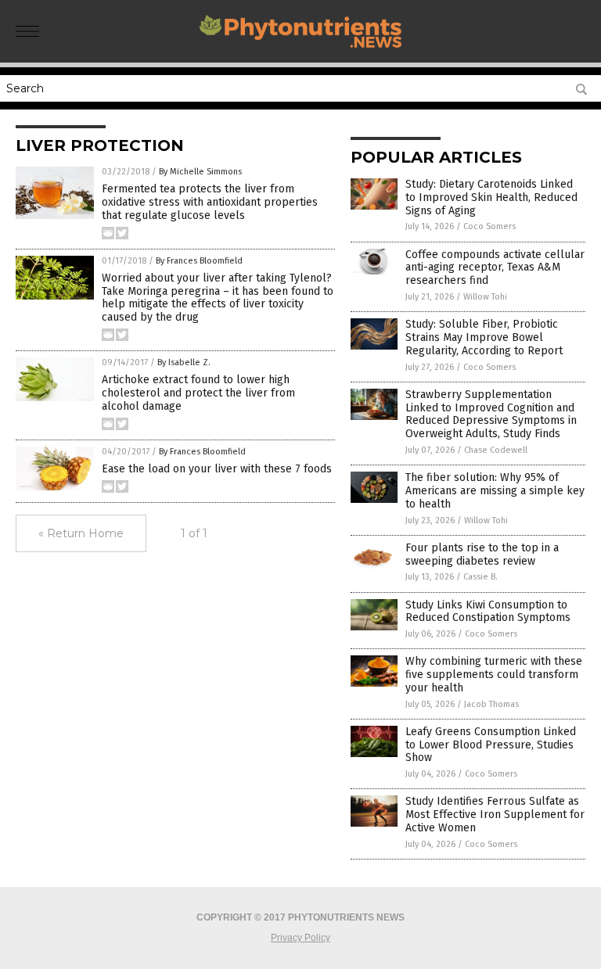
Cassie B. (480, 577)
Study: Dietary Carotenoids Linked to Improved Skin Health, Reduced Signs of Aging (491, 197)
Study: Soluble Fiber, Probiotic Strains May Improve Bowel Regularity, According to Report (484, 337)
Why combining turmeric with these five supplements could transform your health (493, 674)
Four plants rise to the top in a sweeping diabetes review (482, 554)
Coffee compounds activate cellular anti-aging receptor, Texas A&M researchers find (495, 268)
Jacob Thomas (491, 704)
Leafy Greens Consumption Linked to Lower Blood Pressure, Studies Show (490, 745)
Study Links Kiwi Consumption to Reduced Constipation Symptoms (487, 611)
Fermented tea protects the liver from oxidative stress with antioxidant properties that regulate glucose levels (210, 202)
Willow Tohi (485, 297)
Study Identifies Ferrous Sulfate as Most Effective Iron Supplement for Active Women (495, 814)
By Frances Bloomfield (199, 261)
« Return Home (81, 533)
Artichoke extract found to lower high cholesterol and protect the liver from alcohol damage (198, 393)
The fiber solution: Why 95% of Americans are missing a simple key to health (495, 491)
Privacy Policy (300, 937)
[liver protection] (300, 51)
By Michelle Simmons (200, 172)
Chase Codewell (495, 450)
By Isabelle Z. (184, 362)
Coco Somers (489, 226)
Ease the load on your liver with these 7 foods (217, 469)
